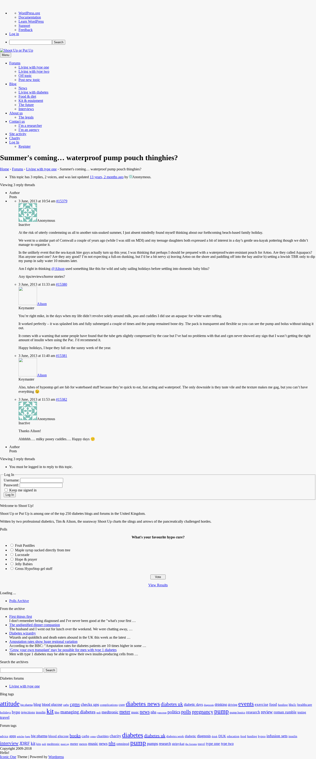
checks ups (90, 704)
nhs (153, 712)
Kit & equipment (31, 101)
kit (50, 711)
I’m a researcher (30, 126)
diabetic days (193, 705)
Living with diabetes (33, 92)
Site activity (17, 134)
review (267, 711)
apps (12, 736)
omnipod (122, 744)
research (253, 712)
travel (4, 717)
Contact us (17, 121)
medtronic (110, 712)
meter (124, 712)
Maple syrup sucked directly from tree (42, 550)
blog (37, 704)
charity (115, 736)
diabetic (190, 736)
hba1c (292, 704)
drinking (221, 705)
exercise (261, 704)
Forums (14, 63)
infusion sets (277, 736)
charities (103, 736)
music (135, 712)
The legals (26, 117)
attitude (9, 703)
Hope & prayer (26, 559)
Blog (12, 84)
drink (214, 736)
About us (16, 113)
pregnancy (202, 712)
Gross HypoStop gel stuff (33, 569)
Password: (12, 485)
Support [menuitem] (24, 26)
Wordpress (56, 757)
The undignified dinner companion (34, 625)
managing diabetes (78, 711)
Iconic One (8, 757)
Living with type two (34, 71)
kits (38, 744)
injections (28, 712)
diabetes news (143, 703)
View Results (158, 585)
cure (122, 704)
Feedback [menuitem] (26, 30)
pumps (152, 743)
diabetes (132, 735)
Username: (12, 480)
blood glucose (52, 705)
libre (57, 712)
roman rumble (285, 712)
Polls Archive (19, 601)
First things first (20, 616)
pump (221, 711)
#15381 (61, 356)
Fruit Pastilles (25, 545)
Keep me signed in (23, 490)
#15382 (61, 399)
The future (26, 105)
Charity (14, 138)
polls (186, 712)
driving (232, 704)
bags (27, 736)
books (75, 735)
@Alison (58, 269)
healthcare (304, 704)
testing (301, 712)
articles (20, 736)
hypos (262, 736)
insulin (41, 712)
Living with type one (34, 67)
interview (9, 743)
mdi (98, 712)
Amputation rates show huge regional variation (43, 641)
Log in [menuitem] (14, 34)
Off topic (25, 76)
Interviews (26, 109)
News (23, 88)
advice (4, 736)
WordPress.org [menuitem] (29, 13)
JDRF (24, 743)
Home (4, 169)
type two (227, 744)
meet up (65, 744)
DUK (222, 736)
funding (283, 704)
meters (83, 744)
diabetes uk (172, 704)
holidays (5, 712)
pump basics (237, 712)
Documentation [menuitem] (30, 17)
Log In (14, 142)
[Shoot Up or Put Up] (16, 50)
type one (213, 743)
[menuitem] (162, 42)
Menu (5, 55)
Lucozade (22, 555)
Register (25, 146)
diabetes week (175, 736)
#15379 (61, 201)
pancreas (162, 712)
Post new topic (29, 80)
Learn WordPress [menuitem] (31, 21)
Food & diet (27, 96)
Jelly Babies (24, 564)
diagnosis (209, 705)
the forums (191, 744)
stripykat (178, 744)
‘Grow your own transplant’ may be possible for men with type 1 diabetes (63, 650)
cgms (75, 704)
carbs (66, 704)
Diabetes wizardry (22, 633)
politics (173, 711)
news (145, 712)
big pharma (26, 704)
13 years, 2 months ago (107, 177)
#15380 (61, 284)
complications (109, 704)
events (246, 703)
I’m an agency (29, 130)
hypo (16, 712)
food (273, 704)
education (233, 736)
